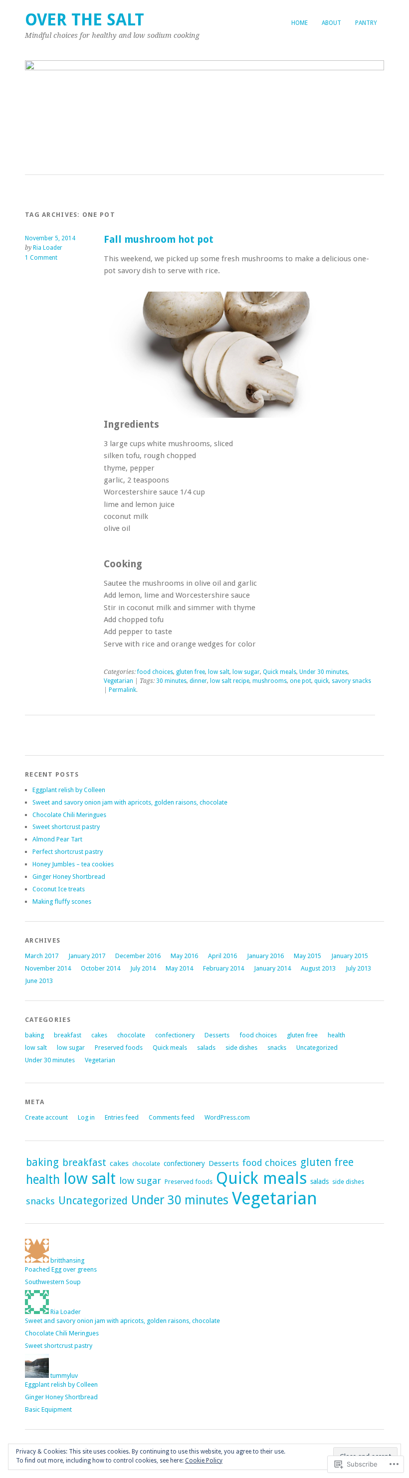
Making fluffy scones (61, 901)
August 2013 (318, 968)
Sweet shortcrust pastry (66, 826)
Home (299, 22)
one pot (300, 680)
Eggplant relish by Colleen (68, 790)
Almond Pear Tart (57, 839)
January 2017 (86, 956)
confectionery (175, 1035)
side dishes (241, 1047)
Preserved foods (119, 1047)
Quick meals (279, 671)
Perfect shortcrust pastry (67, 851)
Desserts (216, 1035)
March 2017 (41, 956)
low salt (218, 671)
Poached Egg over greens (61, 1269)
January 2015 (349, 956)
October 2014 (100, 968)
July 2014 (143, 968)
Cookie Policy (203, 1460)
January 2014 (272, 968)
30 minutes (171, 680)
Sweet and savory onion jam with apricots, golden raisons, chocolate (129, 802)
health (336, 1035)
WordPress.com (227, 1117)
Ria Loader (47, 247)
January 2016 (265, 956)
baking (34, 1035)
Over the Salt (84, 19)
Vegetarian (118, 680)
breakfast (67, 1035)
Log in (86, 1117)
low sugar (246, 671)
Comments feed (172, 1117)
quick (321, 680)
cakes (99, 1035)
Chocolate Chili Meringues (69, 815)
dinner (198, 680)
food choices (155, 671)
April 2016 (222, 956)
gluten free (190, 671)
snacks (276, 1047)
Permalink (122, 689)
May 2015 (307, 956)
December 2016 (138, 956)
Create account (46, 1117)
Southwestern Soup (53, 1282)
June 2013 (39, 981)
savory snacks (351, 680)
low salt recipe (229, 680)
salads (206, 1047)
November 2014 (48, 968)
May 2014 (179, 968)
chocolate (131, 1035)
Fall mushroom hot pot (158, 239)
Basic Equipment (48, 1409)
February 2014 (223, 968)
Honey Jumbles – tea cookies (73, 864)
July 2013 (358, 968)
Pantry (366, 22)
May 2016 (184, 956)
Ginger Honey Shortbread (68, 876)
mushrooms (269, 680)
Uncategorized (317, 1047)
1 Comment (41, 257)
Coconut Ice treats (58, 889)
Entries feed (122, 1117)
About (331, 22)
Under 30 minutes (323, 671)
